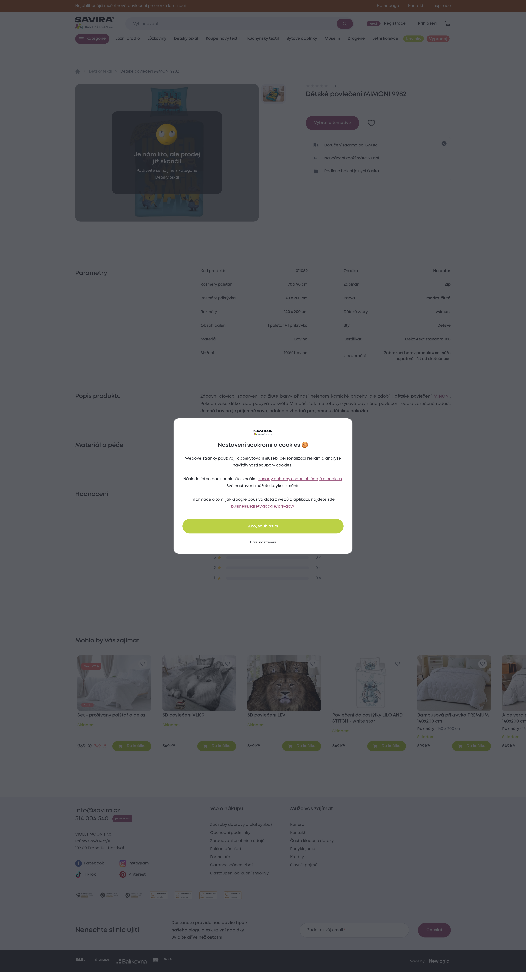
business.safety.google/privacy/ (262, 506)
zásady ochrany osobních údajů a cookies (300, 479)
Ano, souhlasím (263, 526)
